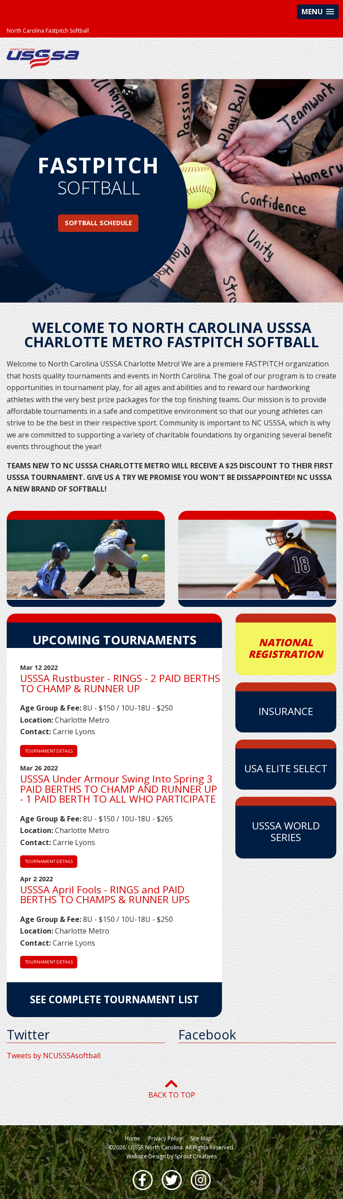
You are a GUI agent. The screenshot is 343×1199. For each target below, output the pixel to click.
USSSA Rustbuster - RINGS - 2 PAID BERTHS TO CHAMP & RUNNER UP (120, 683)
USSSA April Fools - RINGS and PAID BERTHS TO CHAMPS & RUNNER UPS (105, 894)
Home (132, 1138)
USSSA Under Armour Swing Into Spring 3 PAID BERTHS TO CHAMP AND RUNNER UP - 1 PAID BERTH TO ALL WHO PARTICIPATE (118, 789)
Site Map (201, 1138)
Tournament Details (49, 751)
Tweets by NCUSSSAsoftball (53, 1055)
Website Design (146, 1156)
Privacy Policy (165, 1138)
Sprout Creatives (196, 1156)
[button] (318, 11)
